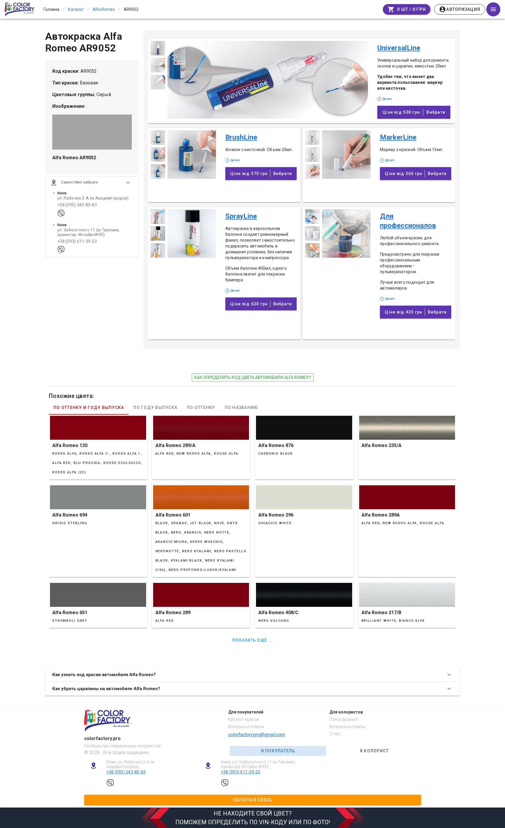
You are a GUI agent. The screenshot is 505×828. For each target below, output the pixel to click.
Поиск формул (343, 719)
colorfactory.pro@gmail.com (256, 734)
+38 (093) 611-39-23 (77, 241)
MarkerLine (398, 137)
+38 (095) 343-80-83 (77, 205)
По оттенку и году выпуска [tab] (88, 407)
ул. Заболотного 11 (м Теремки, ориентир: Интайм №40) (88, 232)
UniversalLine (398, 48)
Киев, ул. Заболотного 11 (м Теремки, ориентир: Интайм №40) (258, 764)
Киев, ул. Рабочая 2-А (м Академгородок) (130, 764)
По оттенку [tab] (201, 407)
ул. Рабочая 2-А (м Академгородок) (93, 198)
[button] (92, 182)
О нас (334, 733)
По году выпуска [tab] (155, 407)
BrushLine (241, 137)
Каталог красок (243, 719)
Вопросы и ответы (246, 726)
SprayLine (241, 216)
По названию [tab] (241, 407)
